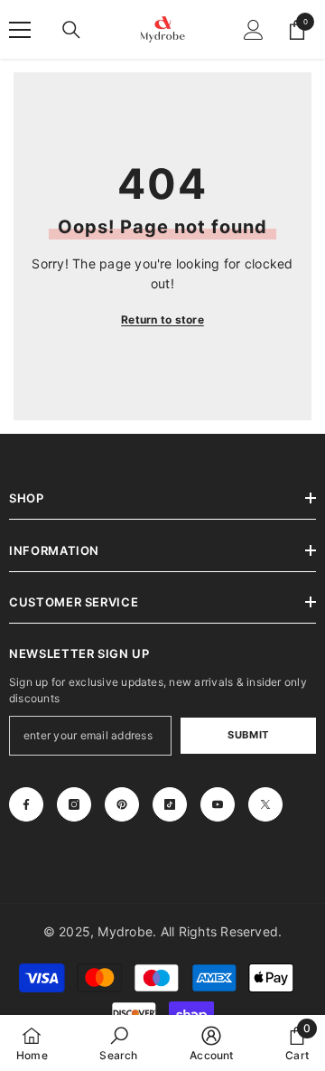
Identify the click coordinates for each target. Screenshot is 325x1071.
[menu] (20, 30)
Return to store (162, 319)
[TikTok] (170, 804)
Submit (248, 734)
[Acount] (254, 30)
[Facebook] (26, 804)
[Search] (71, 30)
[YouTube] (217, 804)
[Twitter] (265, 804)
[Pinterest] (122, 804)
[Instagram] (74, 804)
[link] (118, 1043)
